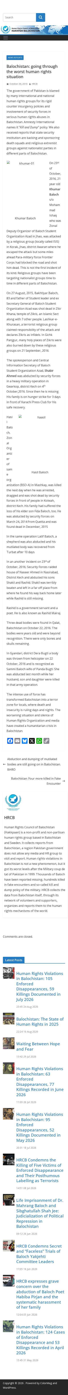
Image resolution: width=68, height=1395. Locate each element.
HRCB (35, 83)
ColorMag (46, 1383)
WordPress (9, 1387)
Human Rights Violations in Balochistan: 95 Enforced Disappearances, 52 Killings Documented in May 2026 (39, 1127)
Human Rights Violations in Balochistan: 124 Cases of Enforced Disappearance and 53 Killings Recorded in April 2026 (40, 1339)
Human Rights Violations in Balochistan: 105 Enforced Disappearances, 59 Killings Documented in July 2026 (39, 986)
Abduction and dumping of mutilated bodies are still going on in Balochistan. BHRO (34, 764)
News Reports (15, 57)
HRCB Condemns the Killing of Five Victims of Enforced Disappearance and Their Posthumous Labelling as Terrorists (39, 1170)
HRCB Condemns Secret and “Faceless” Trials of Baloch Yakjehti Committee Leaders (39, 1253)
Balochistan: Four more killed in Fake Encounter (36, 781)
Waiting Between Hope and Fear (38, 1046)
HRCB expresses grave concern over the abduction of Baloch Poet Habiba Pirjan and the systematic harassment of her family (40, 1294)
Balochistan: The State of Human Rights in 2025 (40, 1021)
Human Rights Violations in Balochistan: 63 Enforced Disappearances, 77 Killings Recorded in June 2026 (40, 1081)
